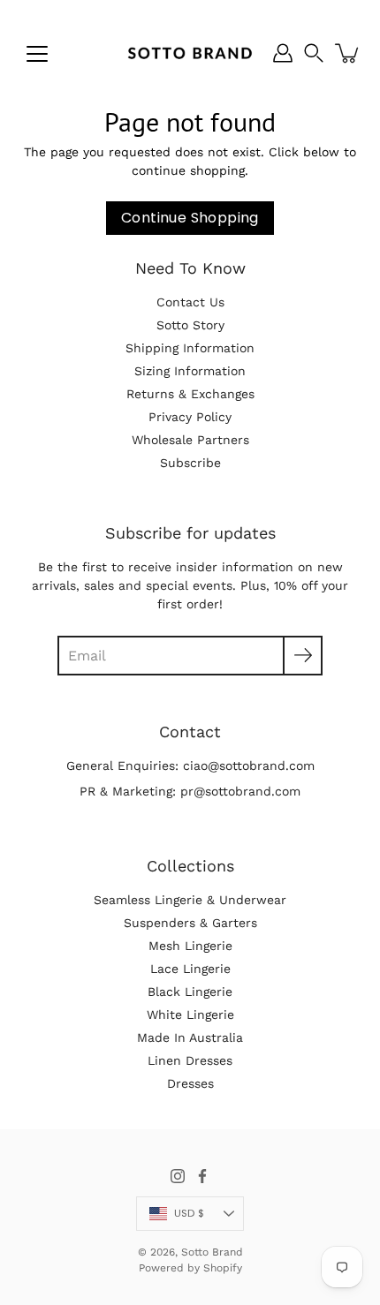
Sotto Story (190, 325)
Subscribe (190, 463)
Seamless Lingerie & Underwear (190, 900)
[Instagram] (178, 1176)
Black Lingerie (190, 991)
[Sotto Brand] (190, 53)
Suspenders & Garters (190, 923)
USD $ (189, 1213)
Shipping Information (190, 348)
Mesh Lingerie (190, 946)
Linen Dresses (190, 1060)
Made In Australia (190, 1037)
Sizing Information (190, 371)
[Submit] (303, 655)
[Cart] (348, 53)
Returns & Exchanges (190, 394)
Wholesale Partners (190, 440)
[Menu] (37, 53)
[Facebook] (202, 1176)
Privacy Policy (190, 417)
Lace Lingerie (190, 969)
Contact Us (190, 302)
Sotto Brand (212, 1252)
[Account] (283, 53)
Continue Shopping (190, 217)
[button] (313, 53)
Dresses (190, 1083)
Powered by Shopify (190, 1268)
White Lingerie (190, 1014)
